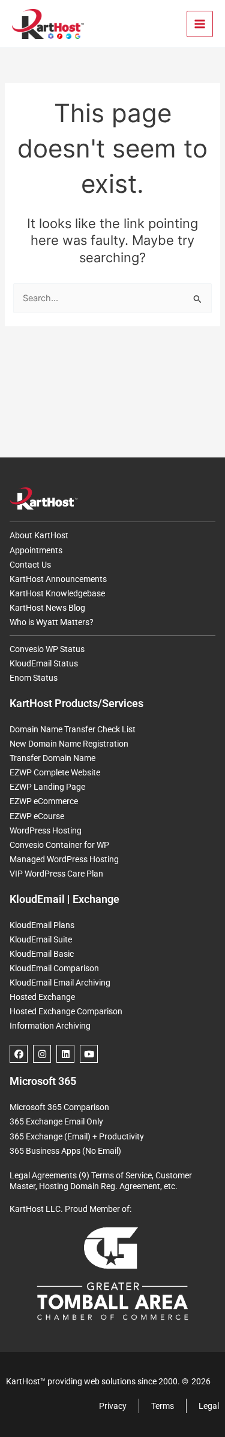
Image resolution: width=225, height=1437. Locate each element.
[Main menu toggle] (200, 24)
